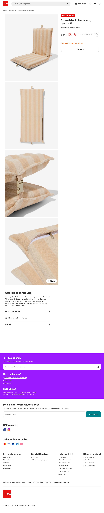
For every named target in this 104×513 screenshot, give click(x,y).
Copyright (47, 482)
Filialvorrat (80, 49)
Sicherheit (61, 474)
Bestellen (7, 383)
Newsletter (35, 457)
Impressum (57, 482)
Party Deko (7, 465)
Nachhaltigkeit (63, 465)
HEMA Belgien (88, 460)
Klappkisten (7, 468)
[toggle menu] (99, 3)
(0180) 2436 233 (9, 392)
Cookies (40, 482)
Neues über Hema (64, 460)
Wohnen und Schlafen (16, 10)
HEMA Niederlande (89, 457)
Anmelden (93, 414)
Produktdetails (14, 311)
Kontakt (8, 324)
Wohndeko (6, 463)
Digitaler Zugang (9, 482)
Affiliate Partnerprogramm (39, 460)
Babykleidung (7, 457)
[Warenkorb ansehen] (95, 3)
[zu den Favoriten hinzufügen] (96, 34)
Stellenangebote (64, 463)
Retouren (7, 380)
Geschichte (62, 457)
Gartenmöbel (29, 10)
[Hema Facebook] (4, 429)
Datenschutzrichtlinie (23, 482)
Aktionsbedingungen (65, 468)
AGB (33, 482)
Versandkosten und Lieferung (15, 378)
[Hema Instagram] (9, 429)
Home (5, 10)
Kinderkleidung (8, 460)
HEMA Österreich (89, 465)
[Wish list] (90, 3)
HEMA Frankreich (89, 463)
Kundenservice (63, 471)
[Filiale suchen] (98, 367)
